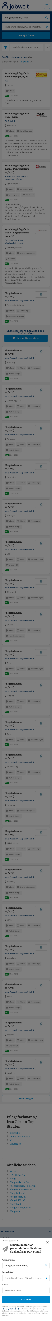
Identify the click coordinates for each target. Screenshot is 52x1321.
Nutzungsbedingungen (11, 1309)
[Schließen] (48, 1242)
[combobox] (23, 1265)
